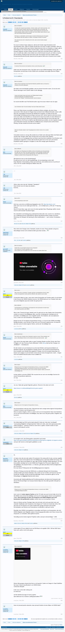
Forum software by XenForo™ (12, 629)
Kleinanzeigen (35, 9)
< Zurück (10, 22)
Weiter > (25, 22)
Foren (10, 9)
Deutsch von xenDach (31, 629)
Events (15, 9)
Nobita (60, 624)
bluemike (5, 458)
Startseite (53, 627)
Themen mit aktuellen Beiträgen (19, 11)
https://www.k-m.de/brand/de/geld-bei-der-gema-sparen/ (28, 388)
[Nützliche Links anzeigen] (61, 15)
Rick (18, 223)
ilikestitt (5, 29)
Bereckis (16, 76)
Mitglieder (22, 9)
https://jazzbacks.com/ (49, 204)
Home (5, 9)
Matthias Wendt (24, 523)
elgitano (15, 523)
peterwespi (5, 232)
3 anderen (24, 240)
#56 (61, 447)
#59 (61, 600)
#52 (61, 380)
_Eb (4, 174)
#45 (61, 179)
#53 (61, 395)
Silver (4, 201)
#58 (61, 538)
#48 (61, 237)
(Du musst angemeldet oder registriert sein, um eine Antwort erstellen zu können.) (46, 618)
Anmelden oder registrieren (56, 1)
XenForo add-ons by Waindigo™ (15, 630)
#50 (61, 326)
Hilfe (50, 627)
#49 (61, 282)
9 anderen (31, 523)
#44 (61, 166)
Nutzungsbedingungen (44, 629)
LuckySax (16, 328)
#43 (61, 143)
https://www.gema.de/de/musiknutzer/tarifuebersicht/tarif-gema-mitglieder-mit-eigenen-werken (38, 440)
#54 (61, 417)
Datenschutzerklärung (59, 629)
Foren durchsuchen (6, 11)
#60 (61, 614)
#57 (61, 520)
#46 (61, 193)
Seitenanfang (58, 627)
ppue (15, 326)
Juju (4, 368)
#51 (61, 356)
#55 (61, 431)
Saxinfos (28, 9)
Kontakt (47, 627)
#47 (61, 221)
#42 (61, 73)
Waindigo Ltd (27, 630)
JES (4, 152)
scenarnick (28, 285)
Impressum (52, 629)
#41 (61, 58)
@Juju (44, 343)
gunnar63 (5, 249)
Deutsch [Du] (4, 627)
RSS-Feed (62, 627)
